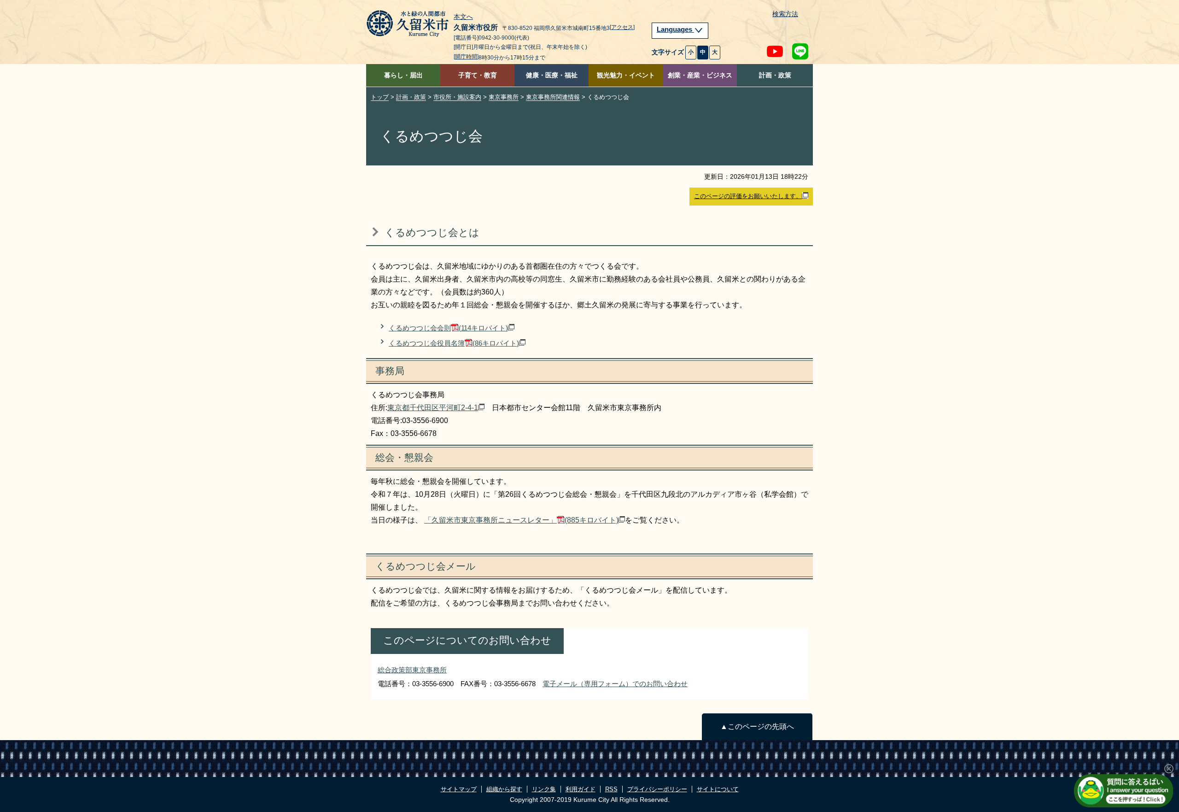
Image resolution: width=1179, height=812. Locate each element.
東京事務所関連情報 (553, 97)
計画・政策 (775, 75)
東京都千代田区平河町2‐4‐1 (432, 408)
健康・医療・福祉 (552, 75)
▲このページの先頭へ (757, 726)
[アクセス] (622, 27)
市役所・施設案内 (457, 97)
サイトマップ (459, 789)
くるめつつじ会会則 (448, 328)
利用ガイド (580, 789)
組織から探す (504, 789)
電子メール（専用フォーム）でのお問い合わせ (615, 684)
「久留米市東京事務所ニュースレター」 (521, 520)
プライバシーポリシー (657, 789)
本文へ (463, 17)
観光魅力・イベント (626, 75)
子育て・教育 (477, 75)
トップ (380, 97)
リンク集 (544, 789)
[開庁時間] (466, 56)
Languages (675, 29)
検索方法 (785, 14)
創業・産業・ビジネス (700, 75)
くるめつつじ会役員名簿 (454, 343)
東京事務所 (504, 97)
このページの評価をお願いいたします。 (748, 196)
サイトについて (718, 789)
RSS (611, 789)
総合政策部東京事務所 (412, 670)
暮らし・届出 (403, 75)
